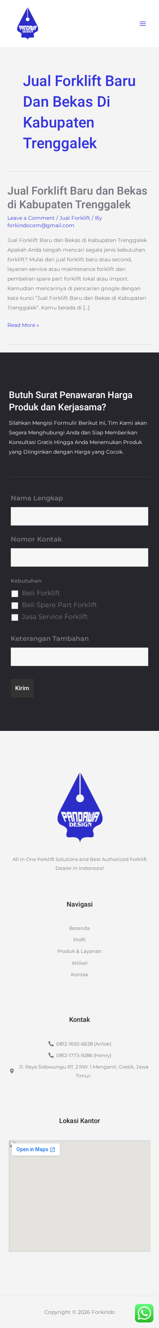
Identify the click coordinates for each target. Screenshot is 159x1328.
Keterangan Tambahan (50, 639)
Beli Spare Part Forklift (59, 605)
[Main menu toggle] (142, 24)
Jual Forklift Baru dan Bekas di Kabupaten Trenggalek (77, 198)
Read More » (23, 324)
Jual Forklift (75, 218)
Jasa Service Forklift (55, 616)
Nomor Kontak (36, 539)
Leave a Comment (31, 218)
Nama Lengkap (37, 498)
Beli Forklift (41, 593)
